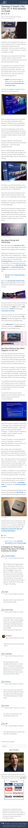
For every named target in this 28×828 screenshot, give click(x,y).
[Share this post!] (2, 14)
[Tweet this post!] (4, 14)
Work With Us (7, 823)
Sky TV (5, 537)
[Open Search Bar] (21, 2)
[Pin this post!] (6, 14)
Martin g (7, 682)
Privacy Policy (14, 823)
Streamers (11, 537)
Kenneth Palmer (10, 556)
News (4, 535)
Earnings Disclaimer (22, 823)
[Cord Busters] (4, 2)
